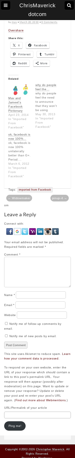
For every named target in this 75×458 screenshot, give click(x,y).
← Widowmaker (19, 198)
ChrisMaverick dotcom (37, 9)
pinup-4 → (59, 198)
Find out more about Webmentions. (41, 400)
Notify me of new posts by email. (33, 336)
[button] (10, 231)
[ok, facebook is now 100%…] (21, 155)
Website (10, 315)
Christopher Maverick (50, 449)
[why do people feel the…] (48, 106)
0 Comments (49, 22)
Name (9, 295)
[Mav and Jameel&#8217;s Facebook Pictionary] (19, 89)
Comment (12, 254)
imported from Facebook (35, 189)
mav (14, 22)
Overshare (16, 30)
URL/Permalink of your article (25, 407)
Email (9, 305)
